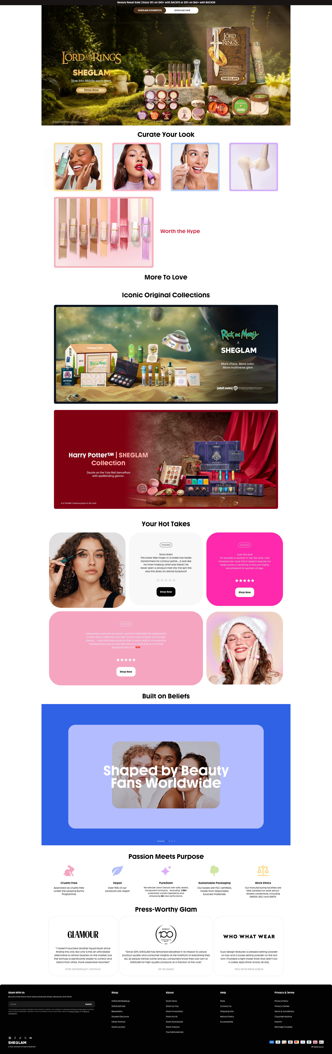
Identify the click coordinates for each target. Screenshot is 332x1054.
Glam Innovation (174, 1011)
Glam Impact (173, 1027)
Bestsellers (117, 1011)
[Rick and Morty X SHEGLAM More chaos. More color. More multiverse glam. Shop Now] (166, 354)
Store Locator (118, 1027)
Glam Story (171, 1001)
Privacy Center (282, 1006)
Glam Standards (174, 1022)
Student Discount (120, 1016)
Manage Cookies (283, 1027)
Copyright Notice (283, 1016)
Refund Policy (227, 1016)
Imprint (278, 1022)
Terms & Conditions (284, 1011)
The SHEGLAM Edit (174, 1032)
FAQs (222, 1001)
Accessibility (226, 1022)
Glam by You (172, 1006)
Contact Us (225, 1006)
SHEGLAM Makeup (121, 1001)
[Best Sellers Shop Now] (104, 232)
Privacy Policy (74, 1011)
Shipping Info (227, 1011)
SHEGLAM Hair (119, 1006)
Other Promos (118, 1022)
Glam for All (172, 1016)
